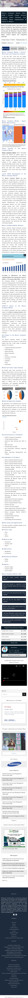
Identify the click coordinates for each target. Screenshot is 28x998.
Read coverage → (11, 720)
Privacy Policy (14, 927)
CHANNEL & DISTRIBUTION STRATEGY (14, 950)
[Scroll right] (26, 49)
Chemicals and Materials (14, 966)
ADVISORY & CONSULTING (14, 945)
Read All (4, 880)
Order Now (14, 643)
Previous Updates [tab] (14, 48)
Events (14, 924)
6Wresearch (11, 997)
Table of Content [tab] (21, 48)
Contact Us (14, 936)
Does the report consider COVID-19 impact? (14, 578)
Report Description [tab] (6, 48)
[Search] (23, 2)
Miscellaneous (14, 985)
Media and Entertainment (14, 983)
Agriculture (14, 987)
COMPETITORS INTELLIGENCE (14, 948)
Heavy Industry (14, 971)
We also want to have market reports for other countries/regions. (14, 607)
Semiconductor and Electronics (14, 968)
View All (14, 753)
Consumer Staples (14, 978)
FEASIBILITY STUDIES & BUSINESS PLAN (14, 947)
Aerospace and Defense (14, 964)
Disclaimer (14, 934)
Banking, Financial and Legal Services (14, 980)
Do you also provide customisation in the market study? (14, 620)
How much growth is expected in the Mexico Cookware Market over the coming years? (14, 586)
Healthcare (14, 975)
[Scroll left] (2, 49)
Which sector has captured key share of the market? (14, 593)
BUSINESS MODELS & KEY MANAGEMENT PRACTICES (14, 955)
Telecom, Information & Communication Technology (14, 973)
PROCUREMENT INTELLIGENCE (14, 952)
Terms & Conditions (14, 929)
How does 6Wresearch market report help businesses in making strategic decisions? (14, 614)
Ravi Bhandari (23, 43)
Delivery (14, 931)
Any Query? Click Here (14, 655)
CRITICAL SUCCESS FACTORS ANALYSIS (14, 957)
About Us (14, 922)
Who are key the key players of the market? (14, 600)
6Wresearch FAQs (14, 932)
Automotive (14, 976)
